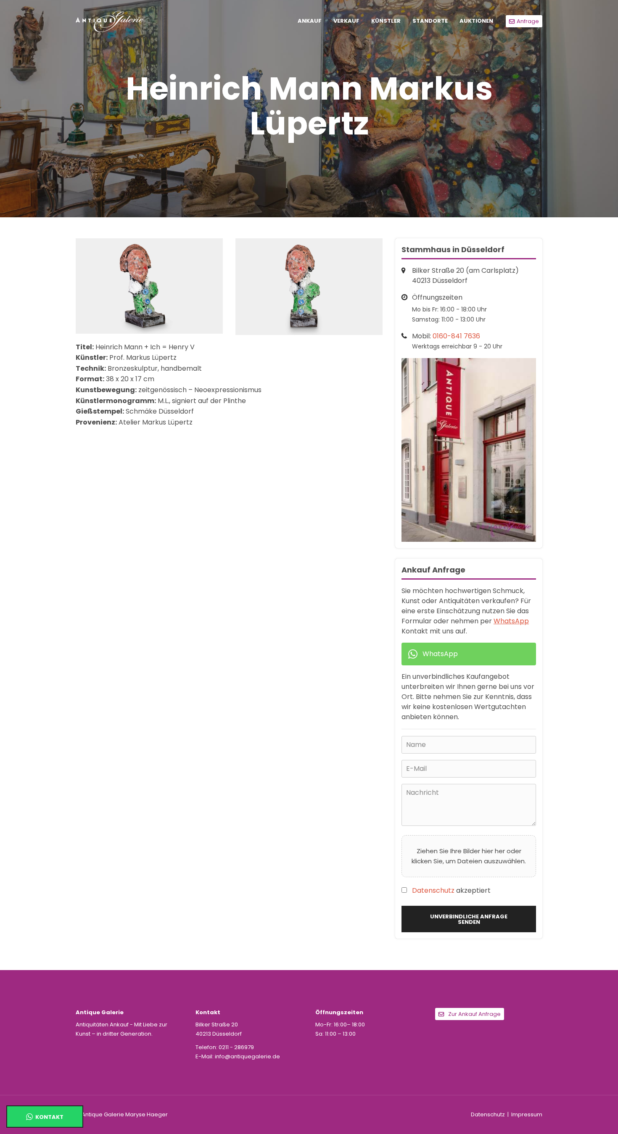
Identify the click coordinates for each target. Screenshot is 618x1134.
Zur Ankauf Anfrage (474, 1014)
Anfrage (528, 21)
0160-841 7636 (456, 336)
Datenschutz (433, 890)
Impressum (526, 1114)
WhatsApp (511, 621)
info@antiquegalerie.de (247, 1056)
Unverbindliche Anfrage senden (468, 919)
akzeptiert (451, 890)
